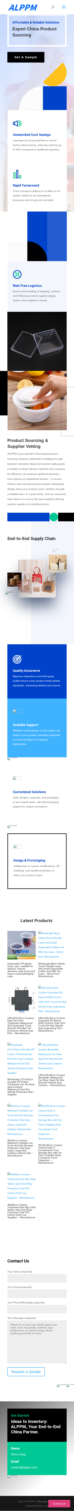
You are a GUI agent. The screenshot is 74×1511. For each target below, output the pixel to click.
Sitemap (42, 1501)
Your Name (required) (19, 1271)
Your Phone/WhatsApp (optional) (26, 1302)
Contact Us (59, 1503)
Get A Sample (26, 57)
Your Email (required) (19, 1287)
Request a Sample (26, 1372)
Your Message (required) (21, 1318)
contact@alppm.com (24, 1467)
